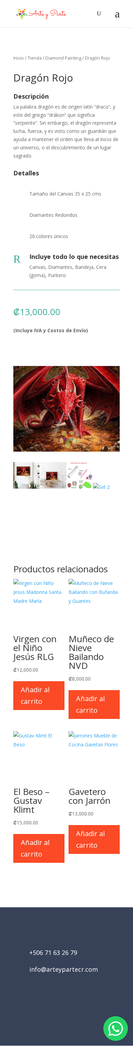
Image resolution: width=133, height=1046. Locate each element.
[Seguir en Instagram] (76, 1007)
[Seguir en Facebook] (57, 1007)
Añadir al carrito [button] (35, 695)
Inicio (18, 58)
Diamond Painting (63, 58)
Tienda (35, 58)
